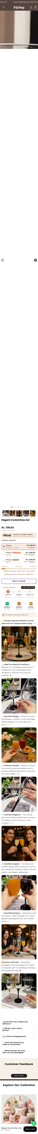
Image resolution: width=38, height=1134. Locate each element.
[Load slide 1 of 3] (16, 507)
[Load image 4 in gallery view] (26, 513)
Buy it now (19, 581)
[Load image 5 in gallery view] (33, 513)
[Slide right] (35, 260)
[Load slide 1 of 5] (20, 507)
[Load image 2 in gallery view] (12, 513)
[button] (4, 7)
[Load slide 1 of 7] (24, 507)
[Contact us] (34, 1123)
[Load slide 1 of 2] (14, 507)
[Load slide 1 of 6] (22, 507)
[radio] (19, 546)
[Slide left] (2, 260)
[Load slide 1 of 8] (26, 507)
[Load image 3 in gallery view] (19, 513)
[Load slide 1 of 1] (12, 507)
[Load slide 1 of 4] (18, 507)
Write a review (19, 1075)
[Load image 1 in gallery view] (6, 513)
